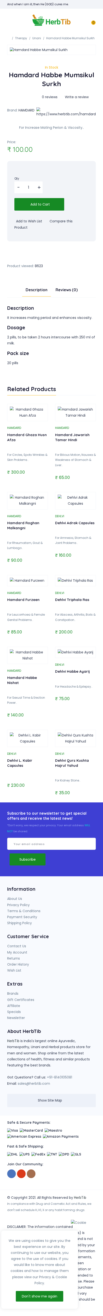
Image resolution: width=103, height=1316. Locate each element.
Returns (13, 958)
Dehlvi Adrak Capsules (75, 523)
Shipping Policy (19, 923)
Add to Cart (39, 204)
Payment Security (22, 917)
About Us (14, 898)
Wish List (14, 970)
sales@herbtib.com (34, 1083)
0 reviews (49, 97)
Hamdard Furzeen (23, 599)
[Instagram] (31, 1173)
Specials (14, 1011)
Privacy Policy (18, 905)
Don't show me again (39, 1296)
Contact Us (16, 946)
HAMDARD (26, 110)
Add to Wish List (28, 221)
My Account (17, 952)
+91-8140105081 (59, 1077)
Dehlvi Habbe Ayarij (72, 671)
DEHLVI (59, 516)
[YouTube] (21, 1173)
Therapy (21, 38)
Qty (16, 178)
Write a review (76, 97)
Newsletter (16, 1017)
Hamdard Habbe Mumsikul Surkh (70, 38)
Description (36, 289)
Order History (18, 964)
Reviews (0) (67, 289)
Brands (12, 993)
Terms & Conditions (23, 911)
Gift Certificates (20, 999)
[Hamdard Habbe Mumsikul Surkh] (51, 50)
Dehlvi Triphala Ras (72, 599)
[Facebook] (11, 1173)
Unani (36, 38)
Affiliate (13, 1005)
